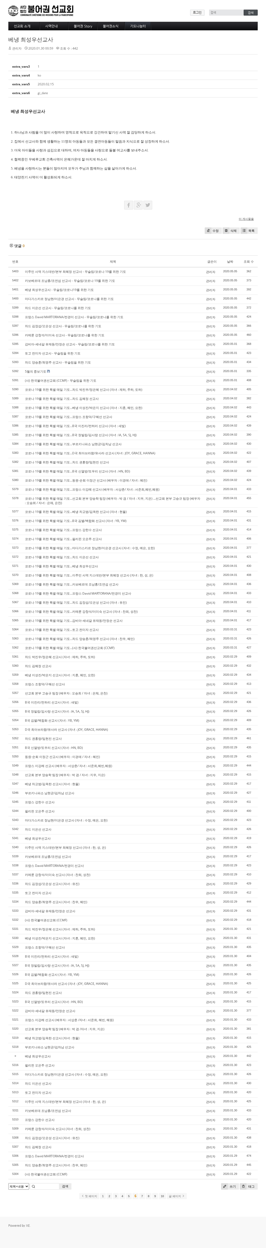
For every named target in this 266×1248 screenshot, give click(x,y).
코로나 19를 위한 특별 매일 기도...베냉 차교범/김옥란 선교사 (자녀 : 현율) (76, 512)
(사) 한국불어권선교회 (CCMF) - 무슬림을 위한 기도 (60, 380)
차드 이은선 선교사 (38, 829)
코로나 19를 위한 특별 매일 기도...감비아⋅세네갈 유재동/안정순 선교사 (74, 620)
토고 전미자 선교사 (38, 893)
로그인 (197, 12)
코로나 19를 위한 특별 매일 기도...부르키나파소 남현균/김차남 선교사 (73, 444)
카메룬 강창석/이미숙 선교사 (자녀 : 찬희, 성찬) (57, 875)
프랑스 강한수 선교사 (40, 802)
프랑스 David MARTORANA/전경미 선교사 (54, 865)
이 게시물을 (246, 219)
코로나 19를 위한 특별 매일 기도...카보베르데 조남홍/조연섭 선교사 (71, 584)
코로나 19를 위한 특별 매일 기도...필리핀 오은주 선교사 (63, 539)
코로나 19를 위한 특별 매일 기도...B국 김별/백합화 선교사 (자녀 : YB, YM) (76, 521)
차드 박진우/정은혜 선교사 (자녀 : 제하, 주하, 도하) (60, 657)
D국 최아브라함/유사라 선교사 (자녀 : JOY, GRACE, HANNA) (66, 729)
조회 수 (249, 261)
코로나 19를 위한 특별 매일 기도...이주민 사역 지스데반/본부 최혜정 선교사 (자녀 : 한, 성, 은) (89, 575)
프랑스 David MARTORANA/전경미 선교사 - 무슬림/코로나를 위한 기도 (74, 317)
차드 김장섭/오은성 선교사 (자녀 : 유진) (52, 884)
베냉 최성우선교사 (30, 39)
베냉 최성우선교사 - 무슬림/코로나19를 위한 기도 (59, 290)
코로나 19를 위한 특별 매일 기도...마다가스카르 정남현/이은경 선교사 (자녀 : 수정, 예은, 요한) (90, 548)
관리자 (210, 272)
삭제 (233, 230)
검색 (65, 1186)
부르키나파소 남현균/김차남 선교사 (49, 793)
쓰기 (232, 1186)
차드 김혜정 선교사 (38, 666)
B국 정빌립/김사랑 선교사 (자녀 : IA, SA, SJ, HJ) (57, 711)
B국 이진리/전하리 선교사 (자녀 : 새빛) (51, 702)
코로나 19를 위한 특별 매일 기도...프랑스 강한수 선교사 (63, 530)
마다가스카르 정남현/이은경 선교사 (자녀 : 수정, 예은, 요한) (66, 820)
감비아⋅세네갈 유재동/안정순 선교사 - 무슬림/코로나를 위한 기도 (70, 344)
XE (28, 1225)
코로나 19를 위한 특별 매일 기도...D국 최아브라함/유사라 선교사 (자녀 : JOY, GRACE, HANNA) (90, 453)
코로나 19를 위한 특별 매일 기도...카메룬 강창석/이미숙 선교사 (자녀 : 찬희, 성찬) (81, 611)
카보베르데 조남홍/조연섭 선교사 (48, 856)
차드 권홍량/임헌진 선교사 (43, 738)
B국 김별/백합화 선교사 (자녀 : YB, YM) (52, 720)
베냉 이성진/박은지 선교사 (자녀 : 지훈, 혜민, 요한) (60, 675)
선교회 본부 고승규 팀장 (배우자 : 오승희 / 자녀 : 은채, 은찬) (66, 693)
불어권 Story (83, 26)
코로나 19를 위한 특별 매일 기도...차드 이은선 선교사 (62, 557)
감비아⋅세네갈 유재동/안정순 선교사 (50, 911)
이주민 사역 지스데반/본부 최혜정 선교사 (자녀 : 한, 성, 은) (65, 847)
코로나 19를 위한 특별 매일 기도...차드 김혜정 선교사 (62, 398)
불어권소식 (110, 26)
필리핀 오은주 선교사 (40, 811)
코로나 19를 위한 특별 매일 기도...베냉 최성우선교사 (61, 566)
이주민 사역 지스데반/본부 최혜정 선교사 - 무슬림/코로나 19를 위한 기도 (75, 271)
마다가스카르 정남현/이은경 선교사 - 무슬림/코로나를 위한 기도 (69, 299)
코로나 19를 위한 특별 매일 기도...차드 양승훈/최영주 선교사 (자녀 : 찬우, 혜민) (80, 639)
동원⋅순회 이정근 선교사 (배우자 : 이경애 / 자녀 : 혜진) (62, 757)
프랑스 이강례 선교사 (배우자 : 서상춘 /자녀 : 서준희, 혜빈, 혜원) (69, 1020)
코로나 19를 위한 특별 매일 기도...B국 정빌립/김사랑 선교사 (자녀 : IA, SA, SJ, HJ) (81, 435)
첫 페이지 (90, 1196)
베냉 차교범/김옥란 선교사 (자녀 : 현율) (52, 784)
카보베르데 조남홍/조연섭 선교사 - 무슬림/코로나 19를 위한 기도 (70, 280)
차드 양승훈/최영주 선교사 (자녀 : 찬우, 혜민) (56, 902)
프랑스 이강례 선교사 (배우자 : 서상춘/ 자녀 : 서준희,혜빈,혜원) (68, 766)
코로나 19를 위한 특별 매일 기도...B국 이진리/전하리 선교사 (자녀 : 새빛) (75, 426)
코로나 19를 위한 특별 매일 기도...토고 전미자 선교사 (62, 630)
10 (162, 1196)
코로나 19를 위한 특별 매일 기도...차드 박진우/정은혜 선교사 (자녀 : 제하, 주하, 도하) (83, 389)
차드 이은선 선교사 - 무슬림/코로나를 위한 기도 (58, 308)
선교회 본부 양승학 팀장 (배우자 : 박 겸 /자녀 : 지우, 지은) (64, 1029)
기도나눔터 (138, 26)
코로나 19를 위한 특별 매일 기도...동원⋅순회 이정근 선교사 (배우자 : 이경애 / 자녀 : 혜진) (86, 480)
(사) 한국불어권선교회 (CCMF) (46, 920)
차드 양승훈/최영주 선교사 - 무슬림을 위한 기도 (58, 362)
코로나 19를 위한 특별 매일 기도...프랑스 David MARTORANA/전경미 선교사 (78, 593)
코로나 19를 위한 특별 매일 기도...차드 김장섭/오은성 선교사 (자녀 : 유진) (76, 602)
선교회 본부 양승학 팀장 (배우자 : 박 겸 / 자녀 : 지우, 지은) (65, 775)
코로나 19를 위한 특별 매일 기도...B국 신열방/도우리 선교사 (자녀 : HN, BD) (77, 471)
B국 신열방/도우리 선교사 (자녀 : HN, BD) (54, 747)
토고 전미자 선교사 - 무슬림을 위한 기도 (53, 353)
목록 (251, 230)
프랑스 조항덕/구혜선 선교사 (45, 684)
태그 (251, 1186)
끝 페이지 (175, 1196)
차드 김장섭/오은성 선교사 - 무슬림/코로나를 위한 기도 (63, 326)
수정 (215, 230)
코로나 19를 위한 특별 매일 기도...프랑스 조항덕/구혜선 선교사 (68, 417)
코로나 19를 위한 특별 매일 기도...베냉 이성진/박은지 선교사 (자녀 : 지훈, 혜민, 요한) (83, 408)
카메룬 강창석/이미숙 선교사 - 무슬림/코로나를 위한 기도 (64, 335)
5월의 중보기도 (35, 371)
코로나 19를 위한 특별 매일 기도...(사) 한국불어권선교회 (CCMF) (70, 648)
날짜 (230, 261)
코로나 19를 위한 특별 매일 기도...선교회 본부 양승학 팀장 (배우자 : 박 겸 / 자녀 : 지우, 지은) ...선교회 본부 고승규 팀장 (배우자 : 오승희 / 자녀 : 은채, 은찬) (112, 500)
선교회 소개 (22, 26)
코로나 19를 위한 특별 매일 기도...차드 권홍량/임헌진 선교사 (67, 462)
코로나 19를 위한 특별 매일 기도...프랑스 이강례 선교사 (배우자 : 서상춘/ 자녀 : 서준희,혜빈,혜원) (92, 489)
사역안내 (51, 26)
